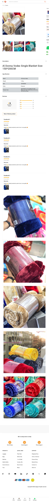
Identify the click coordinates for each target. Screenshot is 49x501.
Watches (4, 459)
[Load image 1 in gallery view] (7, 46)
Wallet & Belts (5, 462)
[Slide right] (46, 46)
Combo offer (20, 462)
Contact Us (34, 464)
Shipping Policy (35, 454)
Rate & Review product (9, 113)
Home (3, 5)
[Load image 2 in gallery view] (19, 46)
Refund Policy (35, 462)
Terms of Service (35, 456)
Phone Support (39, 444)
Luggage (4, 454)
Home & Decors (5, 464)
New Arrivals (20, 464)
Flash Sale (19, 454)
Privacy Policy (35, 459)
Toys (3, 467)
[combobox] (27, 2)
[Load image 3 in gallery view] (30, 46)
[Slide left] (2, 46)
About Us (34, 467)
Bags (3, 456)
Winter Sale (19, 456)
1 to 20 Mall (19, 459)
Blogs (18, 467)
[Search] (45, 1)
